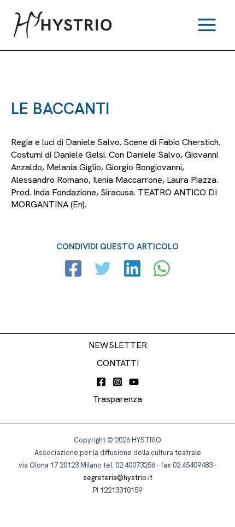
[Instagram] (117, 382)
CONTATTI (118, 363)
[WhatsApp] (162, 269)
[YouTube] (134, 382)
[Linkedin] (132, 269)
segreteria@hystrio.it (117, 477)
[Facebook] (73, 269)
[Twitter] (103, 269)
